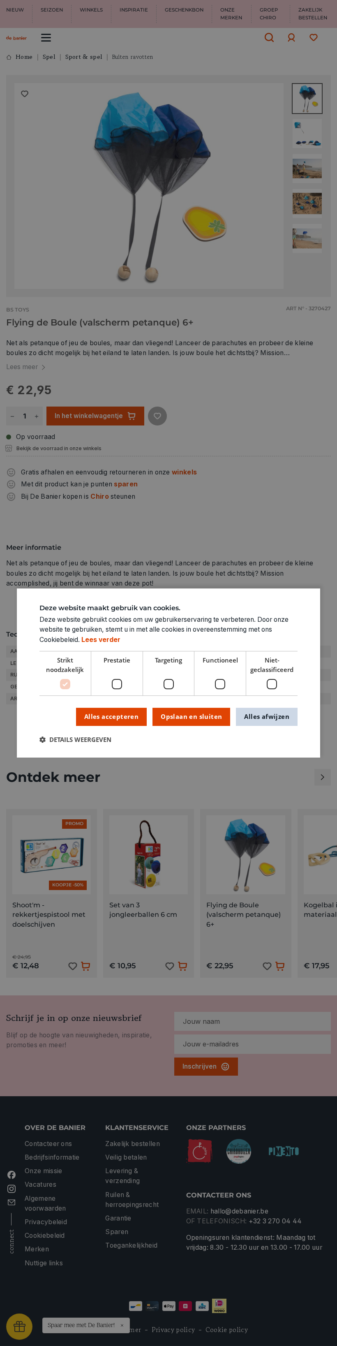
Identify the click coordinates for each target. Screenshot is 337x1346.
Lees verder (100, 640)
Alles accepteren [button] (111, 716)
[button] (75, 739)
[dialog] (168, 673)
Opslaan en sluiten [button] (191, 716)
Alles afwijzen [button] (266, 716)
